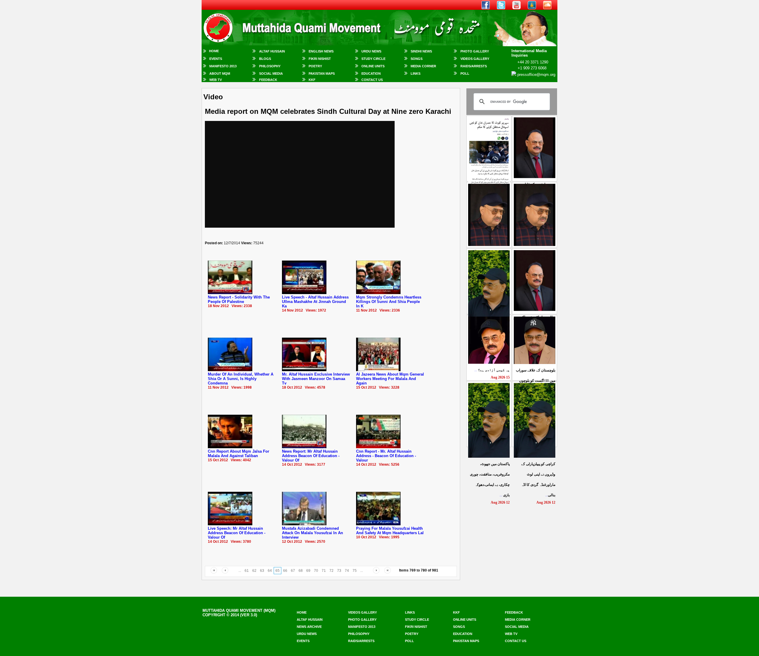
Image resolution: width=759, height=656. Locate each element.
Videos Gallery (474, 58)
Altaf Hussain (272, 51)
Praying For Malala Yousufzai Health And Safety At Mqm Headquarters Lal (390, 530)
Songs (416, 58)
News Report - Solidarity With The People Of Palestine (239, 299)
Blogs (265, 58)
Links (415, 73)
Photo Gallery (474, 51)
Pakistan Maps (322, 73)
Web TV (215, 80)
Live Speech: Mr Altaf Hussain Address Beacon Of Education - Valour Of (236, 533)
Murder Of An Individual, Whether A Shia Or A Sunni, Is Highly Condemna (240, 378)
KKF (312, 80)
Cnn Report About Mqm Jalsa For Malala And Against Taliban (238, 453)
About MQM (219, 73)
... (492, 370)
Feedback (268, 80)
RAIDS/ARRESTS (473, 66)
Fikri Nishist (320, 58)
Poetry (315, 66)
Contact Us (372, 80)
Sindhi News (421, 51)
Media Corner (423, 66)
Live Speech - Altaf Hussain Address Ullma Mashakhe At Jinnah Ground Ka (315, 301)
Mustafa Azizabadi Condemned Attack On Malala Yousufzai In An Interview (312, 533)
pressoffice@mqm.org (536, 74)
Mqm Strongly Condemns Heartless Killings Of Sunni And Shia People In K (388, 301)
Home (214, 51)
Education (371, 73)
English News (321, 51)
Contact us (515, 641)
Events (215, 58)
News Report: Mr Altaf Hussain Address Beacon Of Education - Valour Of (310, 455)
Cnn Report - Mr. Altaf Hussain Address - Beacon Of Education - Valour (386, 455)
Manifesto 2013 (223, 66)
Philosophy (269, 66)
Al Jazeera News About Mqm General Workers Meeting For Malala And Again (390, 378)
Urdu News (371, 51)
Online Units (373, 66)
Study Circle (373, 58)
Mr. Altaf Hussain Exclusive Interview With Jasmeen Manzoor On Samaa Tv (316, 378)
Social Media (271, 73)
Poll (464, 73)
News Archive (309, 626)
